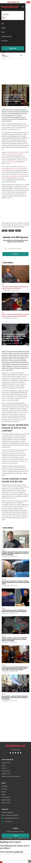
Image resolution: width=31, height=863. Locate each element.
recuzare (4, 230)
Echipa (3, 765)
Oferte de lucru (6, 771)
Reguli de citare (6, 773)
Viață (3, 284)
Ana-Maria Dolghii (6, 290)
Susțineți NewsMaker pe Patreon (11, 776)
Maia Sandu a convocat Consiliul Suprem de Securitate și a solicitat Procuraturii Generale (14, 168)
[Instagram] (15, 752)
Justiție (4, 92)
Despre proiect (6, 762)
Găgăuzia (4, 791)
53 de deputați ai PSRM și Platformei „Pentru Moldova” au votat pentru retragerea (15, 154)
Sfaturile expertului (6, 800)
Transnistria (4, 789)
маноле (18, 230)
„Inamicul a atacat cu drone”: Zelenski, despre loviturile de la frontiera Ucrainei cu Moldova (14, 610)
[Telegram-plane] (20, 752)
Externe (4, 331)
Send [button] (1, 862)
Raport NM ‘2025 (6, 802)
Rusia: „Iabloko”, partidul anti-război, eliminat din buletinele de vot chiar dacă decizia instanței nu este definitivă (15, 697)
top (11, 230)
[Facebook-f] (10, 752)
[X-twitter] (12, 752)
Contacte (4, 768)
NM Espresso (5, 786)
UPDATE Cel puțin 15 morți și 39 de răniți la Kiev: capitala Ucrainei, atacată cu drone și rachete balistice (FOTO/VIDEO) (15, 639)
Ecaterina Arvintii (5, 613)
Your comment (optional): (11, 852)
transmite (13, 463)
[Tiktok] (18, 752)
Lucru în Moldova (6, 797)
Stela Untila (5, 104)
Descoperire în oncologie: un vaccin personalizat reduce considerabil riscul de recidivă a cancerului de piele (15, 582)
